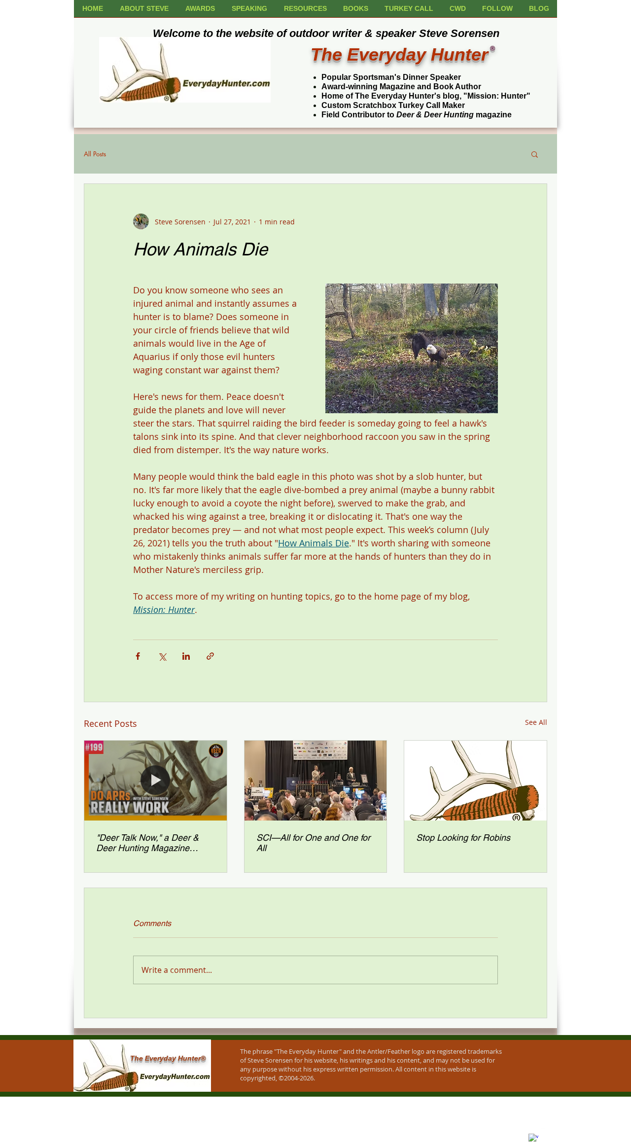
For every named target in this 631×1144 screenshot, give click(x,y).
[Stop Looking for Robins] (475, 781)
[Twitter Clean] (546, 1133)
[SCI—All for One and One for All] (316, 781)
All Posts (95, 154)
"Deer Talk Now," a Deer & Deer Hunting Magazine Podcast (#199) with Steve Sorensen (147, 842)
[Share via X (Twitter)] (162, 656)
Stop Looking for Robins (463, 837)
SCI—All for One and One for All (313, 842)
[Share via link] (210, 656)
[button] (534, 154)
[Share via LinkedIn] (186, 656)
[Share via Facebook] (137, 656)
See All (536, 722)
